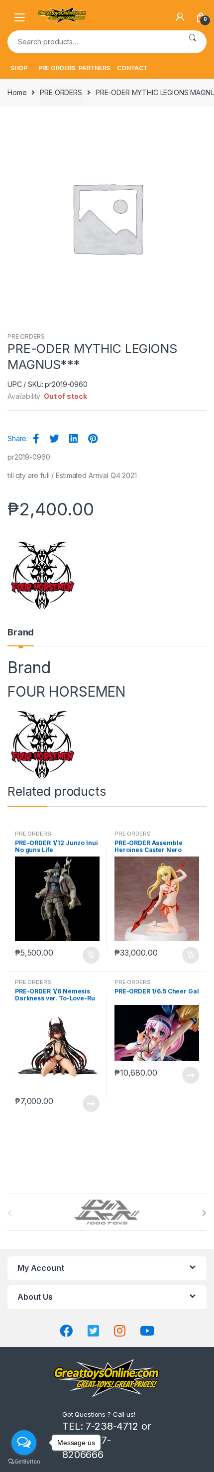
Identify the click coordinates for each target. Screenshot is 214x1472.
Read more (91, 1103)
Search (192, 41)
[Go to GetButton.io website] (24, 1462)
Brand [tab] (20, 632)
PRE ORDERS (57, 68)
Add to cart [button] (91, 955)
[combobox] (92, 41)
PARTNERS (94, 68)
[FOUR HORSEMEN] (43, 574)
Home (16, 92)
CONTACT (132, 68)
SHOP (18, 68)
